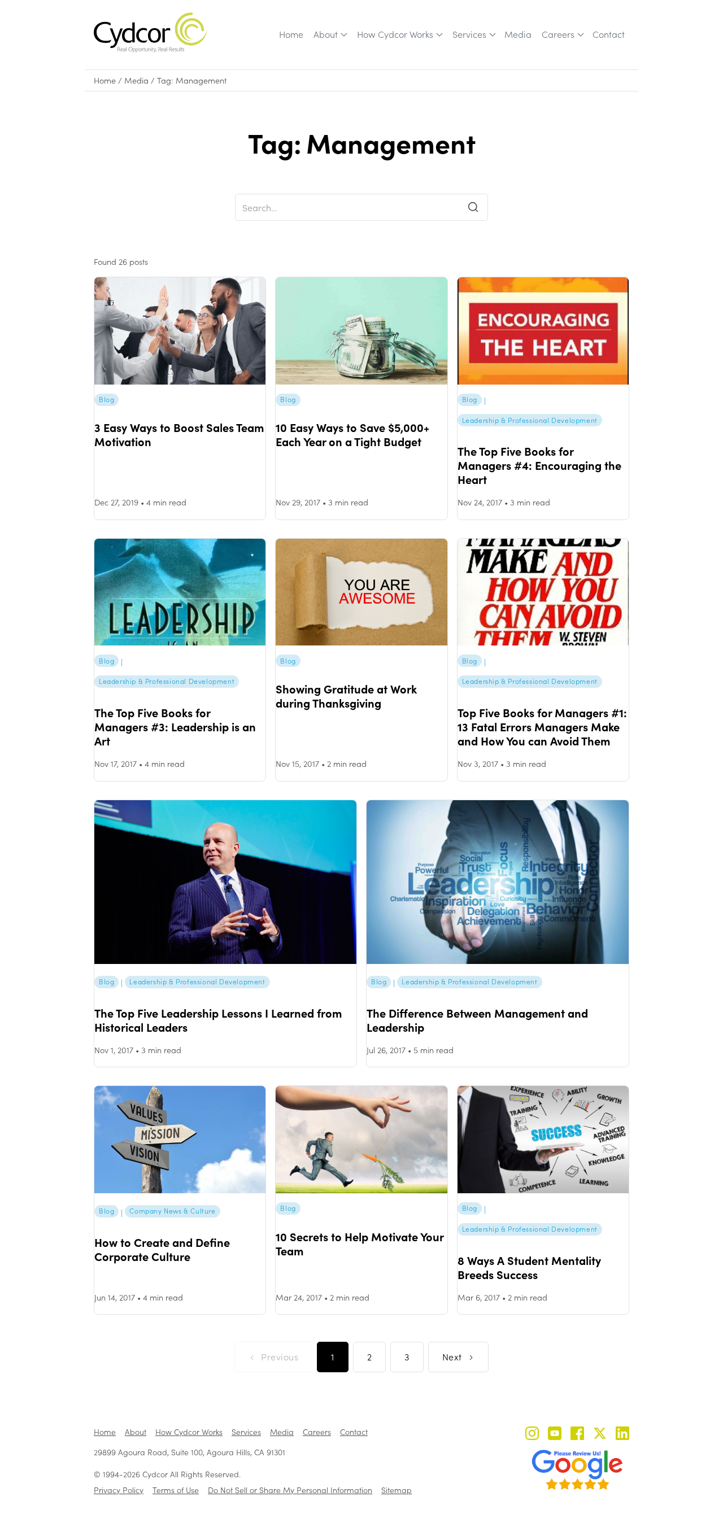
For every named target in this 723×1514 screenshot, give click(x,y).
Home (291, 34)
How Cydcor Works (395, 34)
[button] (329, 34)
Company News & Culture (172, 1210)
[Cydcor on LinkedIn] (622, 1434)
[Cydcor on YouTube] (554, 1434)
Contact (609, 34)
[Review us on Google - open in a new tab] (577, 1470)
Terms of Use (176, 1490)
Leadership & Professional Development (530, 420)
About (325, 34)
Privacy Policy (118, 1490)
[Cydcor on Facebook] (577, 1434)
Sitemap (396, 1490)
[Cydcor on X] (600, 1434)
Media (518, 34)
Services (469, 34)
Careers (558, 34)
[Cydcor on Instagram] (532, 1434)
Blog (106, 399)
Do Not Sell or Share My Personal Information (290, 1490)
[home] (150, 32)
